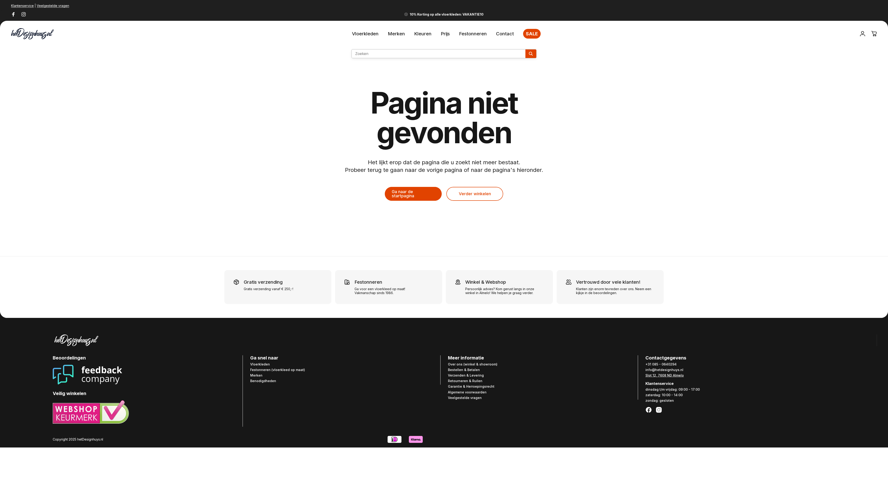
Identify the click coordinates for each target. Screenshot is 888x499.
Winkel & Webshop (485, 282)
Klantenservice (22, 6)
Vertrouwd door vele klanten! (608, 282)
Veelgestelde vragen (53, 6)
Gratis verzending (263, 282)
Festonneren (368, 282)
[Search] (530, 53)
